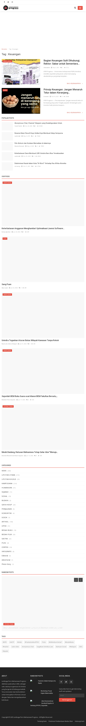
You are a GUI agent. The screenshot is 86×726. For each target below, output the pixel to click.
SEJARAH (5, 492)
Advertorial (6, 560)
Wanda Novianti (19, 146)
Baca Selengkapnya (74, 83)
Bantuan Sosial (61, 647)
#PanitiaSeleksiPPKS (32, 642)
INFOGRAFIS (6, 551)
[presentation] (76, 580)
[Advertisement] (43, 28)
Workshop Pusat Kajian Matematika (47, 692)
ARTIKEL (5, 521)
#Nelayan (72, 647)
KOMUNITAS (7, 513)
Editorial (5, 555)
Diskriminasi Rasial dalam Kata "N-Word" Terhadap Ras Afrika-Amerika (40, 163)
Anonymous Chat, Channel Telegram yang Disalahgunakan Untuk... (39, 123)
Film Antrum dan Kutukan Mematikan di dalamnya (33, 143)
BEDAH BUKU (7, 530)
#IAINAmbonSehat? (55, 642)
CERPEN (5, 547)
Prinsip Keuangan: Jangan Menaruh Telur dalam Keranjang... (63, 91)
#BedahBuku (69, 642)
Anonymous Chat (28, 647)
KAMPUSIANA (7, 61)
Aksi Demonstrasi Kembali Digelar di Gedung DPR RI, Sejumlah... (42, 703)
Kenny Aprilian (6, 232)
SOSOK (4, 517)
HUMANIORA (7, 487)
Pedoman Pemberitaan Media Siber (61, 721)
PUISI (4, 238)
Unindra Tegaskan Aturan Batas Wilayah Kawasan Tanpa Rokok (30, 340)
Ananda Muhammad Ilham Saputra (12, 455)
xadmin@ (17, 136)
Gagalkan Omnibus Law (45, 647)
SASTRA (5, 538)
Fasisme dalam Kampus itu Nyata (47, 682)
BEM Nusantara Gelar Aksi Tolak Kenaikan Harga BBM (24, 627)
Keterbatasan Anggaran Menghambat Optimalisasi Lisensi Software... (33, 228)
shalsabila (47, 67)
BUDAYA (5, 500)
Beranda (4, 49)
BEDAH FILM (7, 534)
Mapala (5, 651)
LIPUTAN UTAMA (8, 406)
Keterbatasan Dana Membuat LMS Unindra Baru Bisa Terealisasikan (39, 153)
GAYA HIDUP (7, 504)
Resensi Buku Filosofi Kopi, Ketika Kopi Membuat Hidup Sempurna (39, 133)
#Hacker (6, 647)
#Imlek (19, 642)
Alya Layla (5, 288)
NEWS (4, 471)
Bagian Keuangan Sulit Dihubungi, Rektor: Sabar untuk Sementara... (62, 62)
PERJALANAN (7, 509)
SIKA (80, 647)
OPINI (5, 90)
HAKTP (12, 642)
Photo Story (6, 564)
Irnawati (46, 96)
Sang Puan (6, 284)
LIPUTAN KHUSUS (9, 479)
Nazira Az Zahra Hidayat (9, 344)
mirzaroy (17, 166)
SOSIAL (4, 496)
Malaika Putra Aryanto (8, 400)
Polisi (44, 642)
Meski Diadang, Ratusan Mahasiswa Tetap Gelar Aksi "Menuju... (30, 452)
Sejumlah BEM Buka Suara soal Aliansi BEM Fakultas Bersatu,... (30, 396)
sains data (15, 647)
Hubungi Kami (79, 721)
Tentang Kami (42, 721)
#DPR (4, 642)
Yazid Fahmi (18, 126)
